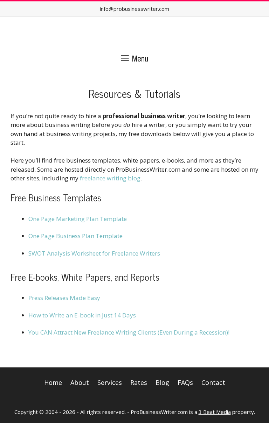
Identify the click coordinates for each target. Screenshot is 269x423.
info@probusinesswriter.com (134, 8)
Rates (138, 382)
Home (53, 382)
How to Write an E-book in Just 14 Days (82, 315)
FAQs (185, 382)
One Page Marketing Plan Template (77, 219)
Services (109, 382)
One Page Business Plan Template (75, 236)
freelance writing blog (110, 178)
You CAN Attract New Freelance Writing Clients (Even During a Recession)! (128, 332)
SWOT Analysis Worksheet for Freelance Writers (94, 253)
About (79, 382)
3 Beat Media (215, 411)
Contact (213, 382)
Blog (162, 382)
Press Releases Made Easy (64, 298)
